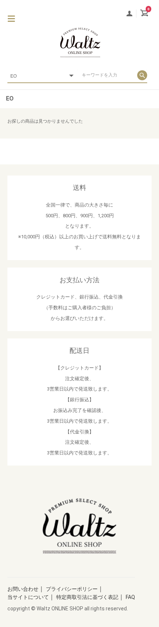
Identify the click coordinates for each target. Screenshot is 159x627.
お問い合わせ (22, 589)
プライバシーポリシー (72, 589)
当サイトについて (28, 597)
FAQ (130, 597)
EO (10, 98)
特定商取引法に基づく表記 (87, 597)
